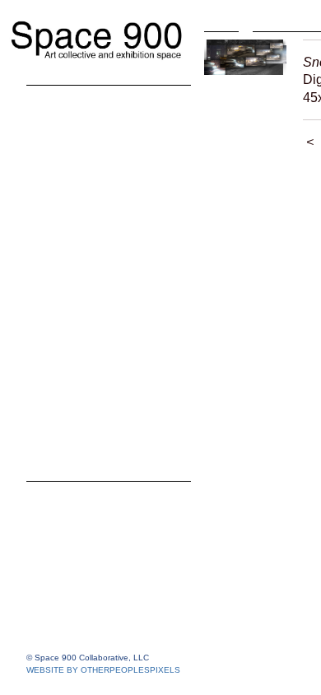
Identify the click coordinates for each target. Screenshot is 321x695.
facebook (59, 407)
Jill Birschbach (90, 160)
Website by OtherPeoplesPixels (103, 669)
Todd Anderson (93, 135)
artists (48, 110)
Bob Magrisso (89, 234)
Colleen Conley (93, 184)
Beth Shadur (84, 308)
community (66, 382)
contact (53, 431)
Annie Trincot (86, 333)
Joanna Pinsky (92, 259)
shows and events (92, 357)
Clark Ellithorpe (94, 209)
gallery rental (73, 456)
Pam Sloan (79, 283)
